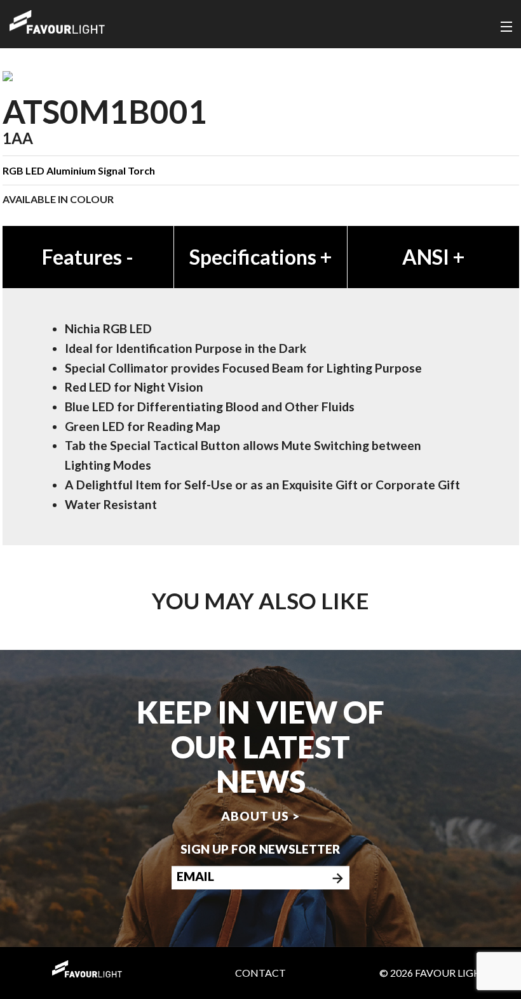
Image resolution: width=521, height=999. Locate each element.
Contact (260, 973)
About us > (260, 816)
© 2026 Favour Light (434, 973)
